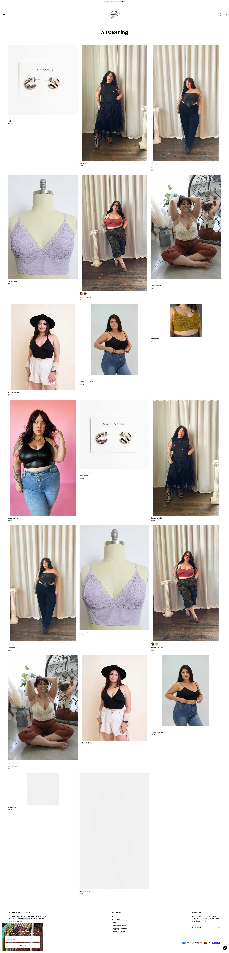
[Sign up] (219, 927)
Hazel (17, 117)
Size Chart (116, 919)
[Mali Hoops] (43, 80)
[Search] (220, 15)
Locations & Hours (119, 926)
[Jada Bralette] (43, 458)
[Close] (40, 925)
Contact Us (116, 922)
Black (152, 164)
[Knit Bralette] (186, 320)
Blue (156, 164)
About (114, 916)
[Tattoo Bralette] (114, 233)
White (85, 378)
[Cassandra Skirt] (114, 103)
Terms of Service (118, 932)
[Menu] (4, 14)
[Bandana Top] (186, 103)
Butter (156, 282)
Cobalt (9, 117)
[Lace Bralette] (186, 227)
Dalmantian (13, 117)
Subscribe (22, 945)
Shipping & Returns (119, 929)
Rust (85, 293)
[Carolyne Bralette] (114, 339)
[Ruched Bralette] (43, 347)
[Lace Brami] (43, 227)
